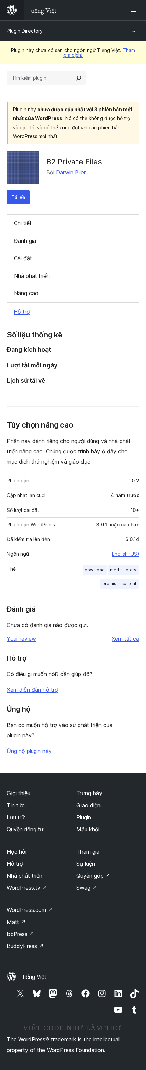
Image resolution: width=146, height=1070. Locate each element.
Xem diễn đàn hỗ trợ (32, 689)
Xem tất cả (125, 638)
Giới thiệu (18, 793)
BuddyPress (25, 945)
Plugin (83, 817)
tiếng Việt (35, 976)
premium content (119, 583)
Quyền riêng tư (25, 829)
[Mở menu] (135, 10)
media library (123, 569)
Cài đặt (23, 258)
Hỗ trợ (22, 311)
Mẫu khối (87, 829)
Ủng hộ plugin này (29, 751)
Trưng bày (89, 793)
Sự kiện (85, 863)
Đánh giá (25, 240)
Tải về (18, 197)
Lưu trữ (16, 817)
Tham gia (87, 851)
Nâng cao (26, 293)
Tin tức (16, 805)
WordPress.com (30, 909)
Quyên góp (93, 875)
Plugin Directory (25, 31)
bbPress (20, 934)
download (95, 569)
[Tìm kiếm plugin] (79, 78)
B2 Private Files (74, 161)
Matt (16, 922)
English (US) (125, 554)
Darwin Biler (71, 172)
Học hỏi (16, 851)
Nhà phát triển (32, 275)
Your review (21, 638)
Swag (86, 887)
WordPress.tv (27, 887)
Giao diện (88, 805)
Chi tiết (23, 223)
